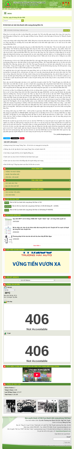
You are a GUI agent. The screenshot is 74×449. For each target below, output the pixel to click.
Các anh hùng (10, 195)
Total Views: (8, 394)
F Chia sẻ (6, 138)
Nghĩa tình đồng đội (12, 174)
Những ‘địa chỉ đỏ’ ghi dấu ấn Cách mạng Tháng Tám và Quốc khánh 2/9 (24, 149)
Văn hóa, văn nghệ (11, 177)
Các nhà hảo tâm (11, 183)
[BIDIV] (34, 267)
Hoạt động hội (37, 168)
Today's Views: (9, 390)
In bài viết (66, 30)
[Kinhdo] (22, 257)
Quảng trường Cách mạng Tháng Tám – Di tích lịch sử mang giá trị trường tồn (26, 145)
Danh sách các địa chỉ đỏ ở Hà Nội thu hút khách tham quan (21, 157)
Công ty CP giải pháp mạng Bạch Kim (59, 445)
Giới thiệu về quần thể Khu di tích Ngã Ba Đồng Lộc (18, 153)
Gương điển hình (37, 189)
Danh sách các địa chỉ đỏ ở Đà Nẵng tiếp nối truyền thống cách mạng (23, 160)
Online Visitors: (9, 387)
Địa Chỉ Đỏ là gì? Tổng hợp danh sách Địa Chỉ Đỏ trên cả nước (22, 164)
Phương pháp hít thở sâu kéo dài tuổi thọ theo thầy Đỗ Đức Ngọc (32, 236)
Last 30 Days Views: (11, 392)
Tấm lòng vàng (37, 180)
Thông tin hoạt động (12, 171)
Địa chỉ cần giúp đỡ (12, 186)
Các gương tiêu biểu (12, 192)
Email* (69, 437)
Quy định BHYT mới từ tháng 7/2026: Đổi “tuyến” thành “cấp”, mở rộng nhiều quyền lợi (39, 218)
